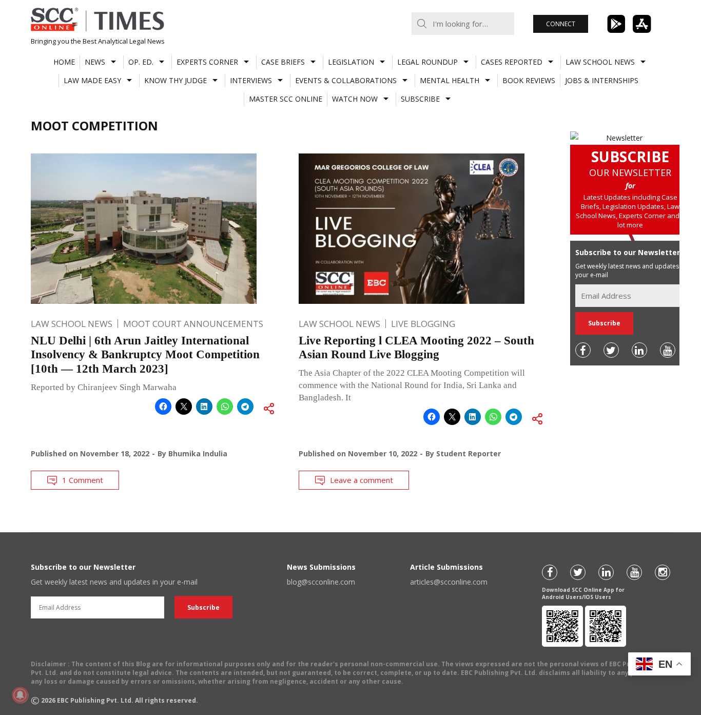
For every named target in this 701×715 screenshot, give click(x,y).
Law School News (600, 62)
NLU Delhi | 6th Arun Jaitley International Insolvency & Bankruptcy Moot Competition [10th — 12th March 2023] (145, 354)
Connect (560, 24)
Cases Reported (511, 62)
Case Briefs (283, 62)
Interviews (251, 80)
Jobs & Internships (601, 80)
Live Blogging (423, 323)
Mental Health (449, 80)
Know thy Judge (175, 80)
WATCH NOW (355, 99)
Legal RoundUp (427, 62)
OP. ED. (140, 62)
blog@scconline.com (321, 582)
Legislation (351, 62)
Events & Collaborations (346, 80)
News (95, 62)
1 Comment (82, 480)
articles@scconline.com (449, 582)
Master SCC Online (285, 99)
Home (64, 62)
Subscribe (420, 99)
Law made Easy (92, 80)
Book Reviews (528, 80)
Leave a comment (361, 480)
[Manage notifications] (20, 695)
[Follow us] (583, 350)
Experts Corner (207, 62)
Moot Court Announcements (193, 323)
